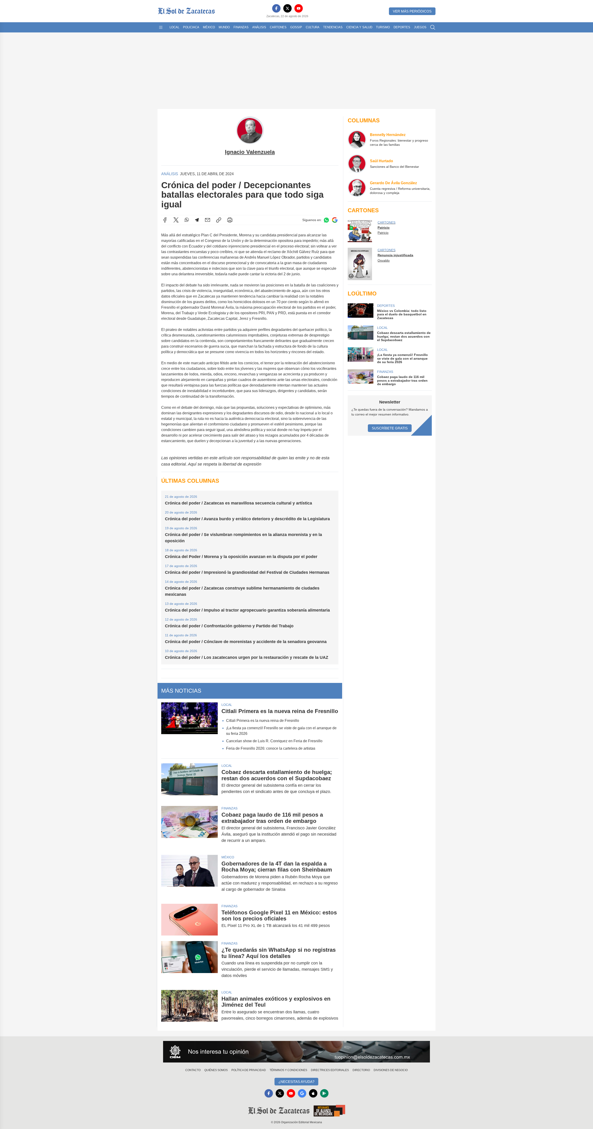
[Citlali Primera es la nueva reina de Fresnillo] (189, 728)
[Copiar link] (218, 220)
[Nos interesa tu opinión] (296, 1052)
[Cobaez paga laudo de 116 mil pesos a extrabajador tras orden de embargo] (189, 827)
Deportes (402, 27)
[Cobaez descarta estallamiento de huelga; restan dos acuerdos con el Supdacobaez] (189, 781)
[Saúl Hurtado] (357, 163)
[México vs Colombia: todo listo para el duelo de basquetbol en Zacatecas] (360, 311)
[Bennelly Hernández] (357, 139)
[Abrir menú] (161, 27)
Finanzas (241, 27)
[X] (287, 8)
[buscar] (432, 27)
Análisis (259, 27)
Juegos (420, 27)
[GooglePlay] (324, 1093)
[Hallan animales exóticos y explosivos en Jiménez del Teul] (189, 1008)
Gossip (296, 27)
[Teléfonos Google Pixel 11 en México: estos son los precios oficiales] (189, 920)
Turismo (383, 27)
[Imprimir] (229, 220)
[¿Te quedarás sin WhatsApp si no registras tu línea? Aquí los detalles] (189, 962)
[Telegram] (197, 220)
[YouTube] (298, 8)
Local (174, 27)
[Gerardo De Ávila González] (357, 187)
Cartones (278, 27)
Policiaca (191, 27)
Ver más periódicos (412, 11)
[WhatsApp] (186, 220)
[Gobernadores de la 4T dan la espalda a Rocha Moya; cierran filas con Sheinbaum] (189, 876)
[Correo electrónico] (207, 220)
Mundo (224, 27)
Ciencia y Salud (359, 27)
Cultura (312, 27)
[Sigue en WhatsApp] (326, 220)
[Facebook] (276, 8)
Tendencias (333, 27)
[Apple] (313, 1093)
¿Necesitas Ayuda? (296, 1082)
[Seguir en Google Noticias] (334, 220)
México (209, 27)
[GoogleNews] (302, 1093)
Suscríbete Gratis (390, 428)
